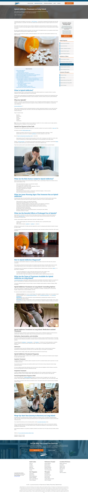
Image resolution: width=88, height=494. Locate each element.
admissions (34, 133)
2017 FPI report (34, 21)
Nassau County (62, 466)
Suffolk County (62, 467)
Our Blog (30, 464)
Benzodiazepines (47, 466)
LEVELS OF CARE (30, 3)
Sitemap (30, 469)
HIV (38, 223)
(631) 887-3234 (69, 3)
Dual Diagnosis (47, 473)
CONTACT (58, 3)
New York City (62, 468)
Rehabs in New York (63, 463)
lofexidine (37, 342)
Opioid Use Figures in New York (23, 72)
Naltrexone (20, 82)
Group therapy (19, 299)
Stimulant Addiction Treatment (65, 66)
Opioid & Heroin (47, 464)
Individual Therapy (48, 474)
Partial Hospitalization (33, 476)
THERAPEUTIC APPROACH (48, 3)
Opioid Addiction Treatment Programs (24, 83)
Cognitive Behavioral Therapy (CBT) (66, 80)
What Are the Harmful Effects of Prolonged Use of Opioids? (26, 75)
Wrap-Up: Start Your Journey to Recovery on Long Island (25, 87)
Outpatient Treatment (22, 85)
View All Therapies (63, 85)
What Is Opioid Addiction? (20, 70)
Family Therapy (47, 477)
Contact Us (31, 466)
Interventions (31, 473)
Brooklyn (61, 471)
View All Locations (63, 472)
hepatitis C (32, 223)
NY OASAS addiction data (25, 130)
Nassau (57, 141)
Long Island (62, 464)
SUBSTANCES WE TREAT (38, 3)
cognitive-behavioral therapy (32, 295)
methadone (24, 342)
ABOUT (55, 3)
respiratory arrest (21, 216)
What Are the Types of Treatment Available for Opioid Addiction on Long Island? (29, 77)
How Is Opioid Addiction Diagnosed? (22, 76)
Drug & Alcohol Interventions (65, 43)
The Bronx (61, 469)
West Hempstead (17, 475)
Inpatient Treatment (22, 84)
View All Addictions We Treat (65, 69)
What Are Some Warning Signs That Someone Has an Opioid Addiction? (28, 74)
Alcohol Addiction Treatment (65, 59)
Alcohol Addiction (48, 463)
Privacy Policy (31, 468)
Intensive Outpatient (32, 477)
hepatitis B (27, 223)
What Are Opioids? (20, 71)
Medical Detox (31, 474)
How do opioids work (18, 106)
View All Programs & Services (65, 53)
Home (15, 14)
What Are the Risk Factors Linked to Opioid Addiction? (25, 73)
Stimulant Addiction (48, 467)
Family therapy (19, 297)
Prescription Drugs (48, 468)
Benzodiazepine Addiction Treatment (66, 61)
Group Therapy (63, 77)
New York (54, 128)
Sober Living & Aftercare (33, 478)
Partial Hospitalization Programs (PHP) (25, 86)
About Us (31, 463)
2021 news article (21, 141)
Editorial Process (59, 484)
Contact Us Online (51, 450)
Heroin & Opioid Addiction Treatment (66, 64)
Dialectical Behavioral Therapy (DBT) (66, 82)
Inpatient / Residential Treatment (65, 48)
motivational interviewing (44, 295)
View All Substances (48, 469)
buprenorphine (29, 342)
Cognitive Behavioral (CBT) (49, 478)
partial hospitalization (28, 377)
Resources (31, 467)
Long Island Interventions (41, 421)
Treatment (19, 14)
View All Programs (32, 480)
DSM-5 (54, 268)
